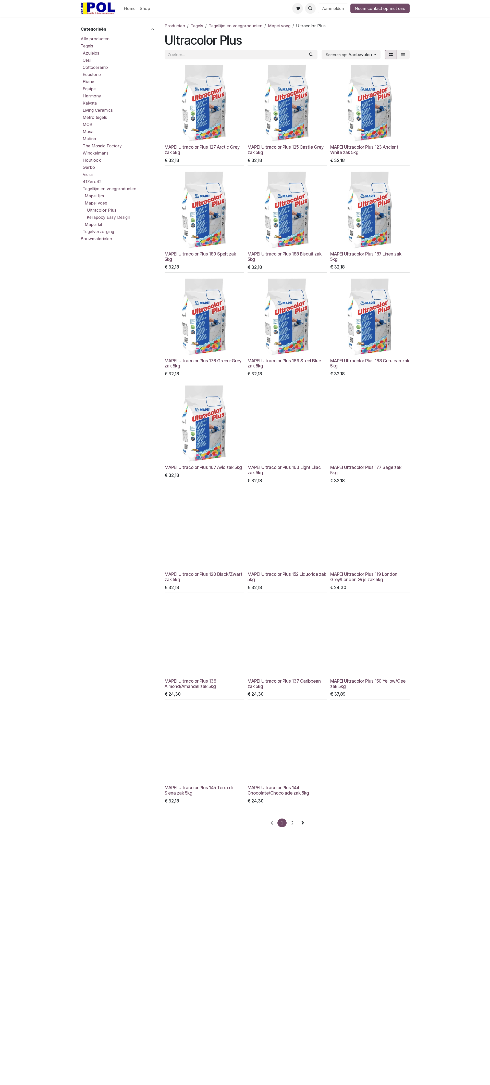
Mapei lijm (94, 195)
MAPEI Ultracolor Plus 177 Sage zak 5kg (365, 470)
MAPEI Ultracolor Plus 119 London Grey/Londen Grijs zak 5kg (363, 576)
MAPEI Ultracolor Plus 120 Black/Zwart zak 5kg (203, 576)
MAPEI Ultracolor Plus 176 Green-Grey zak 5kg (203, 363)
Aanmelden (333, 8)
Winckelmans (95, 153)
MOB (87, 124)
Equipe (89, 88)
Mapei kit (93, 224)
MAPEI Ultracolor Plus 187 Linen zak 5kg (365, 256)
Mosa (88, 131)
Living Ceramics (98, 110)
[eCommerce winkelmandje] (297, 8)
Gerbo (89, 167)
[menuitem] (130, 8)
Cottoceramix (95, 67)
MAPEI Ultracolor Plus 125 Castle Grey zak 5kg (286, 149)
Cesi (87, 60)
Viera (88, 174)
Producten (175, 25)
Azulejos (91, 53)
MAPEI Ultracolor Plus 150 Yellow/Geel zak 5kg (368, 683)
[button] (310, 8)
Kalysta (90, 103)
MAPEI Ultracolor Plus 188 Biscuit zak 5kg (285, 256)
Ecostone (92, 74)
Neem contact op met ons (380, 8)
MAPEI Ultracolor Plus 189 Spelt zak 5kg (200, 256)
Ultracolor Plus (101, 210)
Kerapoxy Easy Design (108, 217)
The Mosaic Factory (102, 145)
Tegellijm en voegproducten (109, 188)
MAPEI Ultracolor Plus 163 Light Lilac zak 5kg (284, 470)
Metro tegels (95, 117)
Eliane (88, 81)
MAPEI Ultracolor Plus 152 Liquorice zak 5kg (287, 576)
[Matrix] (391, 54)
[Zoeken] (311, 54)
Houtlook (92, 160)
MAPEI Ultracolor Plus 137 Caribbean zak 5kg (284, 683)
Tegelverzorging (98, 231)
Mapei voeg (96, 203)
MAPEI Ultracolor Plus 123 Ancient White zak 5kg (364, 149)
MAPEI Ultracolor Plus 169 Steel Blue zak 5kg (284, 363)
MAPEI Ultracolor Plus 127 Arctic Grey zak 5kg (202, 149)
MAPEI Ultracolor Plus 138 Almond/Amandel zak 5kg (190, 683)
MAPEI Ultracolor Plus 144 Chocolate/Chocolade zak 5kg (278, 790)
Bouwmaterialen (96, 238)
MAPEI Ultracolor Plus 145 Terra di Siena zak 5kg (198, 790)
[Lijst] (403, 54)
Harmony (92, 95)
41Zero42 (92, 181)
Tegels (87, 45)
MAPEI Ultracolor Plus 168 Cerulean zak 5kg (369, 363)
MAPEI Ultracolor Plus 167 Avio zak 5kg (203, 467)
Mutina (89, 138)
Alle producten (95, 38)
